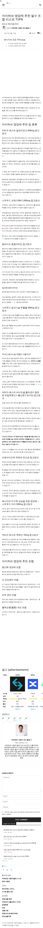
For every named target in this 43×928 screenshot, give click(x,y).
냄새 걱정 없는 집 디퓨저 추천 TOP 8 (15, 836)
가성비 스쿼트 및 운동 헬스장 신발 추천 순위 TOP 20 (20, 843)
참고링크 (27, 244)
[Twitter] (11, 870)
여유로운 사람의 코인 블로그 (21, 28)
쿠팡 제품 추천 (12, 24)
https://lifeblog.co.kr (21, 743)
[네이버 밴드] (15, 870)
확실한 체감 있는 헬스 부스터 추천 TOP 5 (16, 856)
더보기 (4, 861)
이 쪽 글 (14, 302)
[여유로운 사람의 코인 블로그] (4, 28)
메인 (3, 24)
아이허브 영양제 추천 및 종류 (17, 43)
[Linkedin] (7, 870)
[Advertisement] (21, 72)
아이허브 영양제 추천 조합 (16, 46)
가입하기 (17, 709)
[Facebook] (3, 870)
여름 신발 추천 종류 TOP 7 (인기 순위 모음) (17, 850)
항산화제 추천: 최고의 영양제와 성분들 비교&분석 (19, 830)
